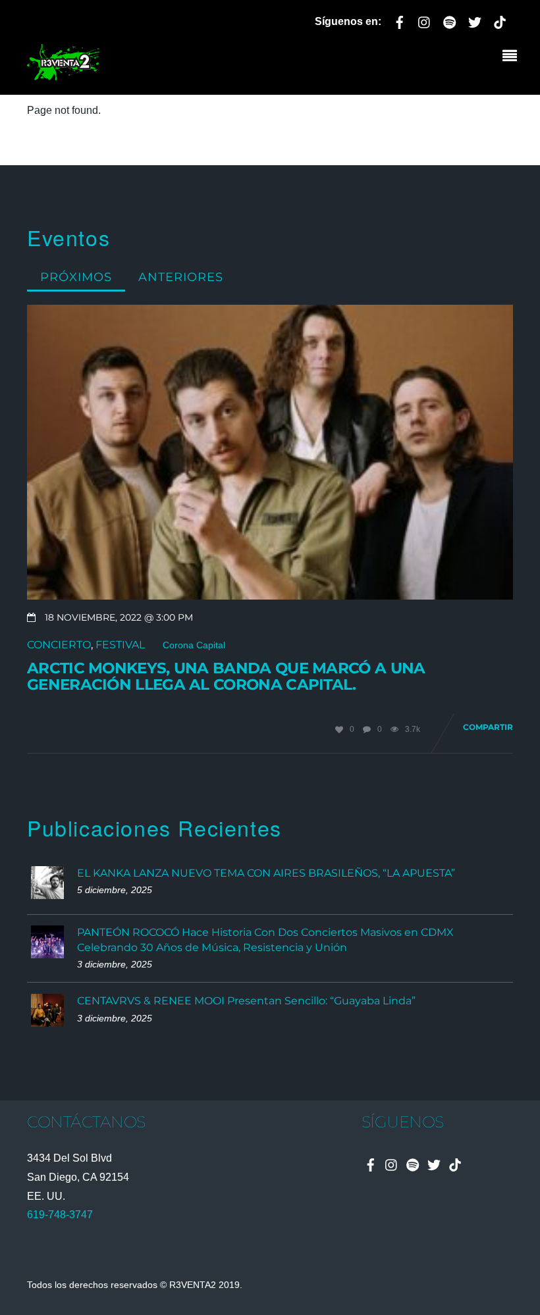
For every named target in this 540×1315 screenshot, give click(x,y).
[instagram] (425, 20)
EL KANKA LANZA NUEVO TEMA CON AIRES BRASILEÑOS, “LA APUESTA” (266, 873)
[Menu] (513, 57)
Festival (120, 644)
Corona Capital (194, 645)
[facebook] (400, 20)
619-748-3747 (60, 1214)
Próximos (76, 277)
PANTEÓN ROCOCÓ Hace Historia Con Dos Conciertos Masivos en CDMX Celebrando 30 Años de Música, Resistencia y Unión (265, 939)
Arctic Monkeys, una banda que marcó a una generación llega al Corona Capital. (226, 676)
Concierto (59, 644)
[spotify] (450, 20)
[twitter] (475, 20)
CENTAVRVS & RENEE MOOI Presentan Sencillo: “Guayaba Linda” (246, 1000)
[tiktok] (500, 20)
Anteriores (180, 277)
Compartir (488, 727)
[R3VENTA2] (63, 73)
